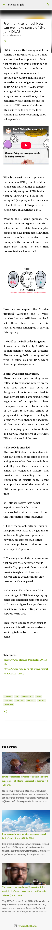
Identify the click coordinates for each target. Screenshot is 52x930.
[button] (5, 41)
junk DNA (19, 701)
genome (8, 701)
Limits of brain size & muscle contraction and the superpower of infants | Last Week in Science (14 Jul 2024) (25, 781)
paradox (9, 705)
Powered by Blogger (27, 926)
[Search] (48, 4)
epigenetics (27, 696)
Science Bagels (16, 4)
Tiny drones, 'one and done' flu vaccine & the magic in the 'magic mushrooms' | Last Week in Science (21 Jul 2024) (24, 891)
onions (41, 701)
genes (38, 696)
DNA (16, 696)
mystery (31, 701)
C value (8, 696)
